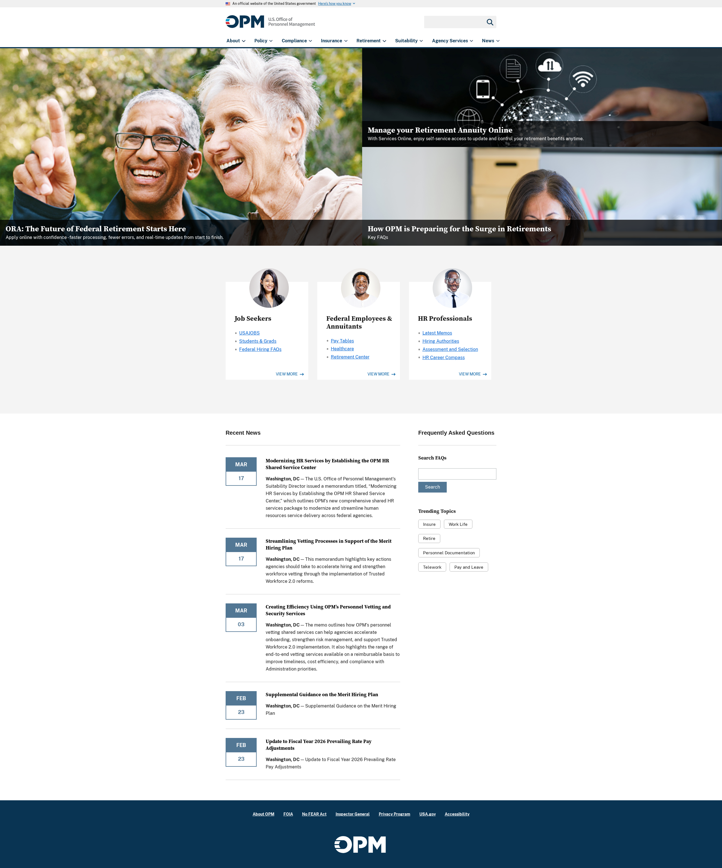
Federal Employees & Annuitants (359, 322)
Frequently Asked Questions (456, 433)
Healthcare (342, 348)
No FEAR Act (314, 814)
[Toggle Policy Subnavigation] (270, 41)
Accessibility (457, 814)
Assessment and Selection (450, 349)
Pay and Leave (468, 567)
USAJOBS (249, 333)
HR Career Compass (443, 357)
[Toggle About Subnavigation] (243, 41)
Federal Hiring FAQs (260, 349)
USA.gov (427, 814)
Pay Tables (342, 341)
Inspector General (353, 814)
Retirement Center (350, 357)
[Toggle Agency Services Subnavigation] (471, 41)
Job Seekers (253, 318)
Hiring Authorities (440, 341)
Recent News (243, 433)
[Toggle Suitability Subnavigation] (421, 41)
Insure (429, 524)
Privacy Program (394, 814)
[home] (270, 24)
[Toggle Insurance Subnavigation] (345, 41)
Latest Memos (437, 333)
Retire (429, 538)
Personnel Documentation (449, 552)
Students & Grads (257, 341)
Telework (432, 567)
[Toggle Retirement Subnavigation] (384, 41)
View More (287, 374)
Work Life (458, 524)
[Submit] (489, 22)
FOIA (288, 814)
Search (432, 487)
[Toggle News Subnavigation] (497, 41)
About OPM (263, 814)
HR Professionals (445, 318)
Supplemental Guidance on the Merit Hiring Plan (322, 694)
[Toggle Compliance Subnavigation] (310, 41)
